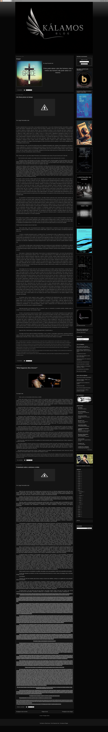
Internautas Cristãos (82, 415)
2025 (79, 473)
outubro (80, 495)
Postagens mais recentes (21, 711)
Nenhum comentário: (21, 706)
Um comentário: (20, 460)
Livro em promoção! (81, 444)
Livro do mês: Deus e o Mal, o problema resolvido (83, 390)
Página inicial (45, 711)
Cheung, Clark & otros (81, 332)
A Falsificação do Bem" (46, 704)
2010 (79, 512)
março (80, 503)
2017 (79, 486)
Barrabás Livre (81, 420)
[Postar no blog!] (27, 90)
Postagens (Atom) (46, 715)
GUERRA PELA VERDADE (83, 446)
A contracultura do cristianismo (83, 426)
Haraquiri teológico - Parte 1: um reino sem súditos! (83, 380)
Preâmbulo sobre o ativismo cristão (27, 467)
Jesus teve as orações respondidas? (84, 377)
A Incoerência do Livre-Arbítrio (83, 369)
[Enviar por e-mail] (26, 90)
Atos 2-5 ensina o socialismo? (83, 436)
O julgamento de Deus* (81, 353)
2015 (79, 490)
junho (80, 498)
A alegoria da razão (80, 385)
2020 (79, 481)
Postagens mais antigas (67, 711)
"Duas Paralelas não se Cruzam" (25, 702)
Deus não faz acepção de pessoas (83, 387)
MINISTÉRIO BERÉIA (82, 425)
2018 (79, 485)
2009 (79, 514)
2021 (79, 480)
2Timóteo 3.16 (81, 443)
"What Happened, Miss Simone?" (27, 368)
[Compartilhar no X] (29, 90)
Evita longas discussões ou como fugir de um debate (83, 356)
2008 (79, 516)
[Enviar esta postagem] (24, 90)
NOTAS (78, 520)
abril (80, 502)
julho (80, 497)
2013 (79, 507)
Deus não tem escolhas (81, 371)
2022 (79, 478)
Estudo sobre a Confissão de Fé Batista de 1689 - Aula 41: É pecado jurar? (84, 350)
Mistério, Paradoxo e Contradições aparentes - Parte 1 (83, 367)
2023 (79, 476)
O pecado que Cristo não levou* (83, 361)
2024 (79, 474)
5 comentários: (20, 360)
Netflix (40, 397)
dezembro (81, 491)
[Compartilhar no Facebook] (30, 90)
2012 (79, 509)
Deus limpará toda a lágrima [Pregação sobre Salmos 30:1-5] (83, 347)
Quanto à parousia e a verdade (83, 363)
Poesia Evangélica (82, 411)
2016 (79, 488)
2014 (79, 506)
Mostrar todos (90, 449)
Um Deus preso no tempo (24, 97)
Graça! (18, 59)
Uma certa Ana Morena (82, 408)
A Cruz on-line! (81, 438)
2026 (79, 471)
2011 (79, 511)
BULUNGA (80, 407)
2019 (79, 483)
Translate (86, 340)
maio (80, 500)
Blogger (66, 723)
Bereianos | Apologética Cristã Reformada (83, 435)
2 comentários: (20, 90)
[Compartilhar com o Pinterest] (31, 90)
